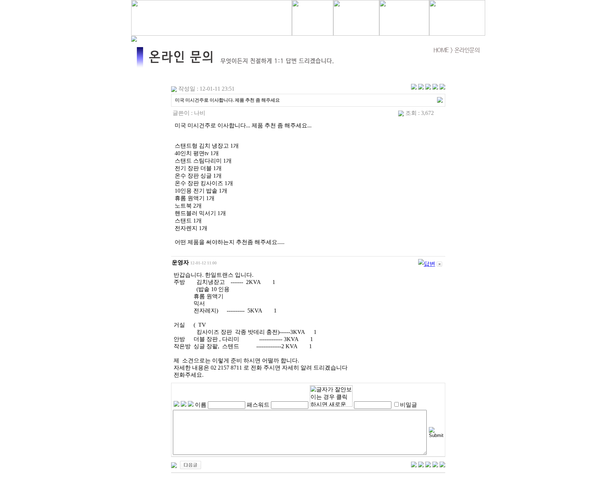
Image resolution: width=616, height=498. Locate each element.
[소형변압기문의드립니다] (174, 465)
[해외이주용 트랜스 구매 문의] (190, 465)
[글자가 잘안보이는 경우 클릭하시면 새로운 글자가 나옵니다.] (331, 396)
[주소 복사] (440, 99)
